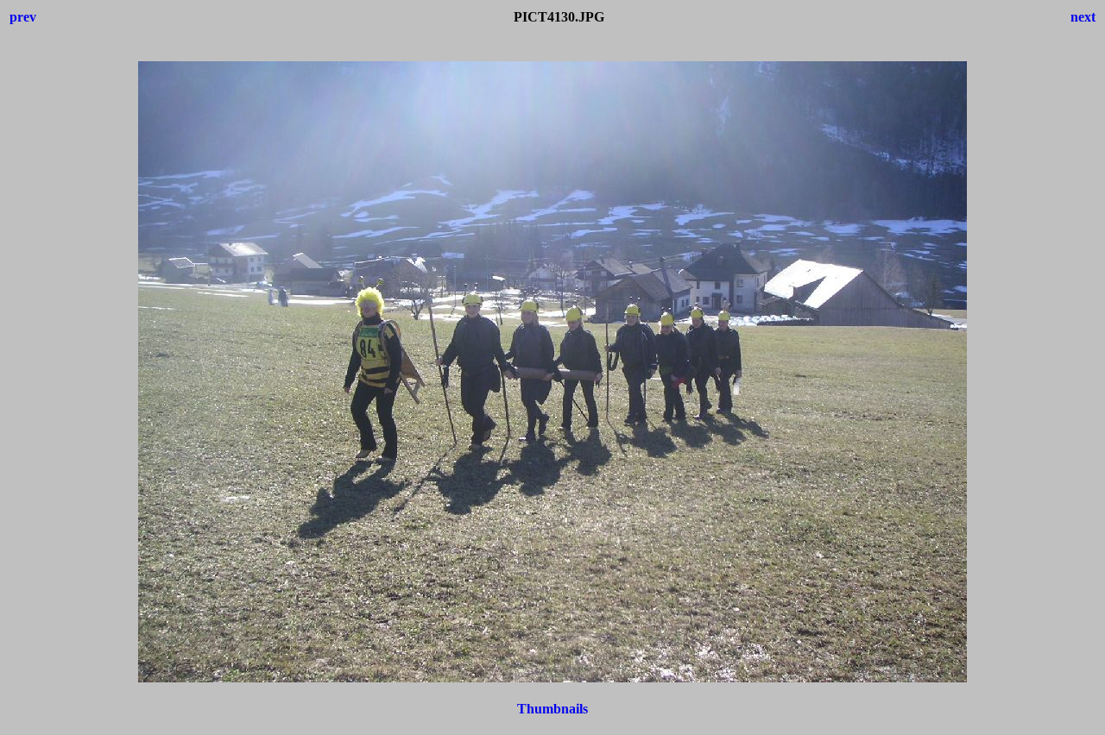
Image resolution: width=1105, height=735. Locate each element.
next (1083, 16)
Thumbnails (552, 708)
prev (22, 16)
